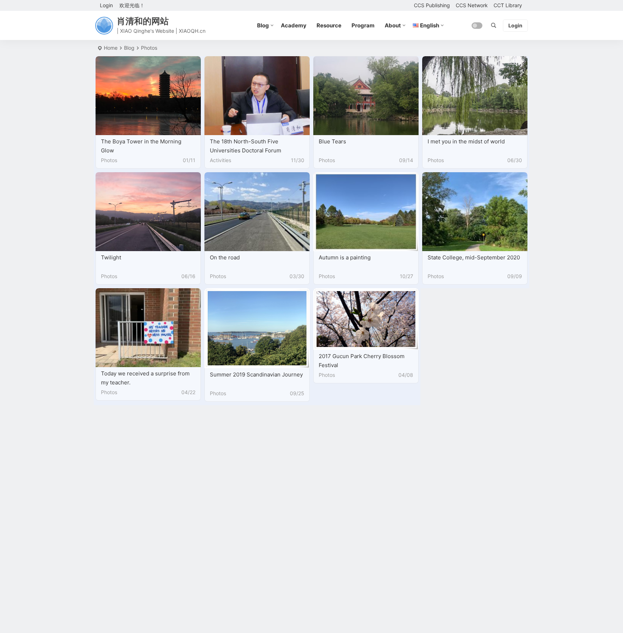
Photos (109, 160)
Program (363, 25)
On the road (225, 257)
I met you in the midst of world (466, 141)
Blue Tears (332, 141)
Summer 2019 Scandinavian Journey (256, 374)
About (393, 25)
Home (111, 48)
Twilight (111, 257)
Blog (263, 25)
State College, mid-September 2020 (474, 257)
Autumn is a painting (345, 257)
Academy (293, 25)
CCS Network (472, 5)
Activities (220, 160)
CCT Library (508, 5)
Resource (329, 25)
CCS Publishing (432, 5)
